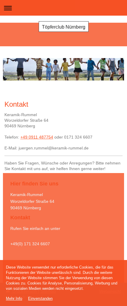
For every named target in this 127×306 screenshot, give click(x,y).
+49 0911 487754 (36, 137)
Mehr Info (14, 298)
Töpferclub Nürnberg (63, 26)
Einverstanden (40, 298)
